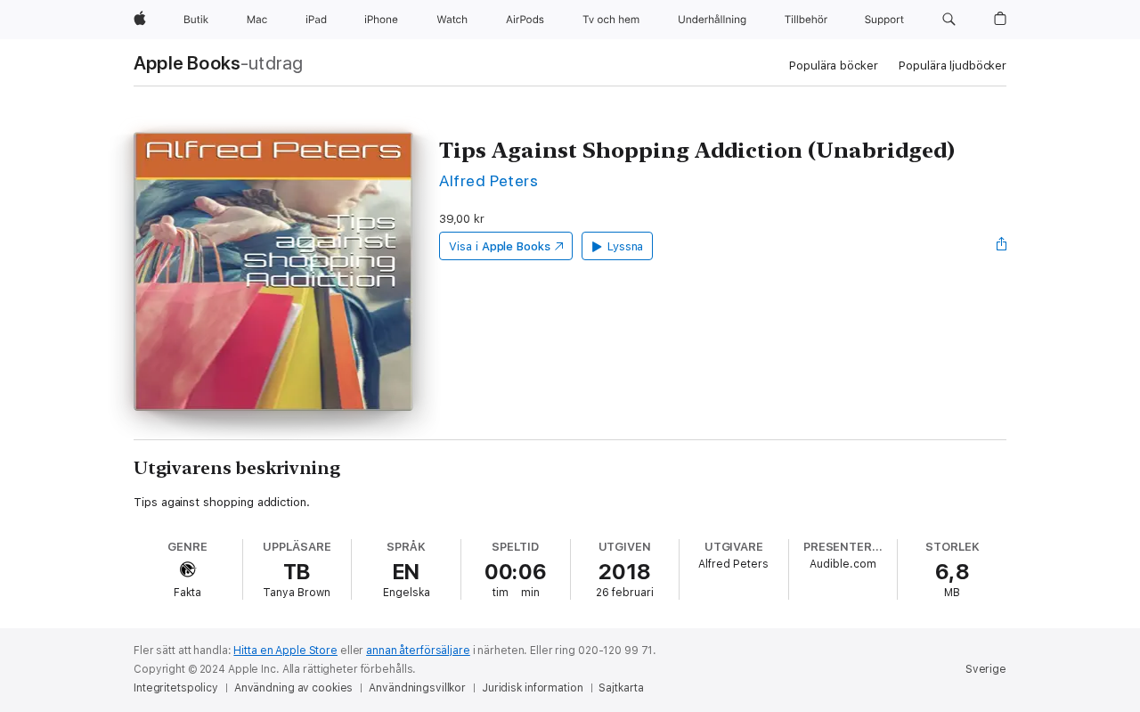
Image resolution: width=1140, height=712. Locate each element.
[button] (949, 19)
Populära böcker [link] (833, 65)
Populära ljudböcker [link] (952, 65)
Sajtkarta (620, 688)
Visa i (499, 246)
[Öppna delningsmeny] (1002, 246)
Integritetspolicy (176, 688)
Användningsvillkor (417, 688)
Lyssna (625, 246)
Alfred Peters (488, 180)
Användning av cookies (293, 688)
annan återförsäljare (418, 650)
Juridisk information (532, 688)
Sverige (985, 669)
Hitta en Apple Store (285, 650)
